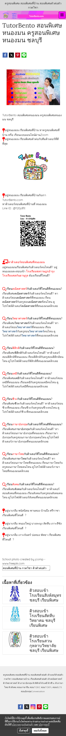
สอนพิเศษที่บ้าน (22, 674)
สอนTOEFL (46, 687)
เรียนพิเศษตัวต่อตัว (39, 679)
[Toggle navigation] (62, 15)
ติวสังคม (12, 687)
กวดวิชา (8, 679)
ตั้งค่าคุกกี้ (23, 730)
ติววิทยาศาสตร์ (10, 683)
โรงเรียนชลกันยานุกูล (15, 275)
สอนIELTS (57, 687)
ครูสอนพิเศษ (9, 674)
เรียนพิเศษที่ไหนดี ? (14, 515)
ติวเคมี (44, 683)
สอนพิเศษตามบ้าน (20, 679)
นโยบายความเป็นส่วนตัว (22, 724)
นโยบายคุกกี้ (44, 724)
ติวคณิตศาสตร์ (55, 679)
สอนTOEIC (35, 687)
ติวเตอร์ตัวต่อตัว (55, 674)
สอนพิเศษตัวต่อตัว (39, 674)
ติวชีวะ (51, 683)
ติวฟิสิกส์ (37, 683)
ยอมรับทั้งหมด (40, 730)
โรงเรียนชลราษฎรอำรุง (40, 271)
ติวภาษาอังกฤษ (25, 683)
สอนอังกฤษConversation (33, 691)
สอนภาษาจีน (23, 687)
